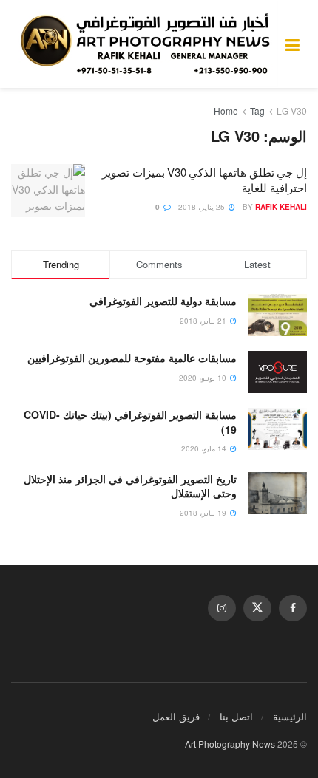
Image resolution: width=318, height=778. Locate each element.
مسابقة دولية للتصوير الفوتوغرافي (163, 300)
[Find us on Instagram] (222, 608)
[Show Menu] (292, 44)
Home (226, 110)
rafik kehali (281, 207)
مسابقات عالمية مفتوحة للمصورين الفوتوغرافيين (132, 357)
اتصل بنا (236, 716)
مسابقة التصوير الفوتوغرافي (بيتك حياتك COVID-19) (130, 422)
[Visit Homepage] (148, 44)
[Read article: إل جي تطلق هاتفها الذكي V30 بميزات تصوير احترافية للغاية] (48, 190)
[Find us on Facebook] (293, 608)
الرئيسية (290, 716)
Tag (257, 110)
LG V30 (292, 110)
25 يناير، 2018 (202, 207)
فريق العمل (176, 716)
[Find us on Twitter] (257, 608)
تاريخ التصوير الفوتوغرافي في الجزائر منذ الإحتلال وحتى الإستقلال (130, 486)
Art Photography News (230, 743)
